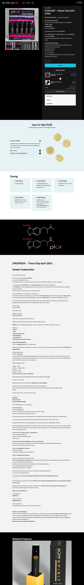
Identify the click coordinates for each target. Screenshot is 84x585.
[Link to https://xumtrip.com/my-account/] (81, 3)
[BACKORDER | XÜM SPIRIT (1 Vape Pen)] (42, 541)
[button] (25, 140)
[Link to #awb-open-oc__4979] (77, 3)
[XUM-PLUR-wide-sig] (10, 1)
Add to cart (60, 65)
